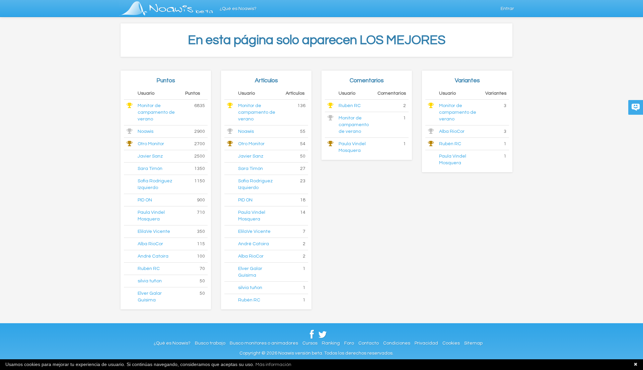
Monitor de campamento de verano (156, 112)
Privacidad (426, 343)
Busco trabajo (210, 343)
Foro (349, 343)
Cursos (309, 343)
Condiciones (396, 343)
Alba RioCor (150, 244)
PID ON (145, 200)
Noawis (145, 131)
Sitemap (473, 343)
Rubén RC (149, 268)
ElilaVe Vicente (154, 231)
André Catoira (153, 256)
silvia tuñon (150, 281)
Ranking (331, 343)
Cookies (451, 343)
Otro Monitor (151, 144)
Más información (273, 364)
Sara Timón (150, 168)
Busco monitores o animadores (264, 343)
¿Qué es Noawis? (238, 8)
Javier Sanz (150, 156)
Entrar (507, 8)
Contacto (368, 343)
